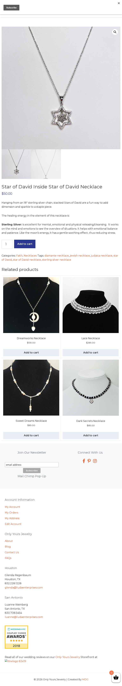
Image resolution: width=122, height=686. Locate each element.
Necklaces (30, 255)
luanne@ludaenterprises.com (24, 617)
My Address (12, 518)
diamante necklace (56, 255)
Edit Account (13, 524)
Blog (8, 546)
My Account (12, 506)
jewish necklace (80, 255)
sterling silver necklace (56, 259)
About (9, 540)
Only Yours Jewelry (67, 657)
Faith (19, 255)
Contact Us (12, 552)
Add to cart (24, 243)
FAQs (8, 558)
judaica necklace (101, 255)
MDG (85, 679)
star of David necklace (27, 259)
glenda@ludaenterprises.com (24, 587)
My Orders (11, 512)
